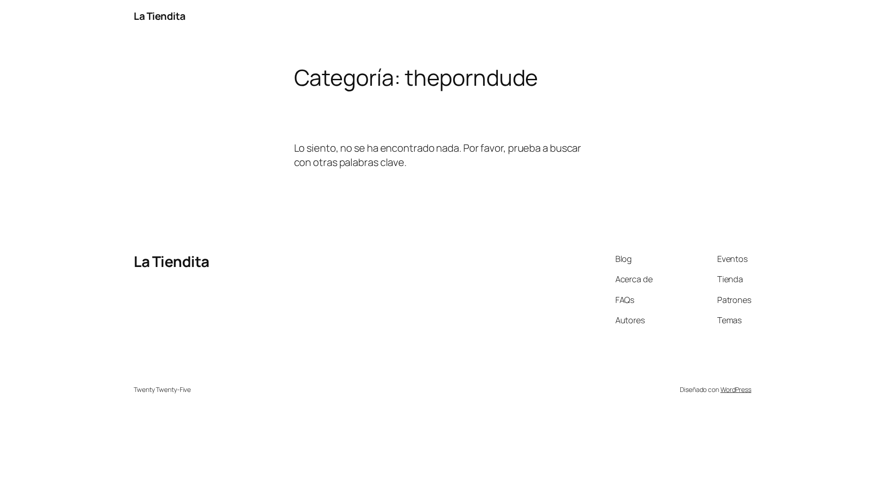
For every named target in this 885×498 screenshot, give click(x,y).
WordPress (735, 389)
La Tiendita (160, 16)
